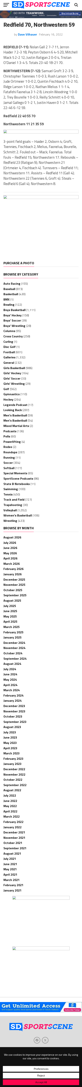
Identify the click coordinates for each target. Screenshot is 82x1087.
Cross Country (13, 336)
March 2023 (11, 753)
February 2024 (13, 695)
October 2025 (12, 590)
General (8, 362)
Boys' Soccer (12, 320)
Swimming (10, 489)
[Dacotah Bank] (41, 17)
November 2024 (14, 648)
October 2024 (12, 653)
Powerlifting (12, 441)
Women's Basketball (17, 515)
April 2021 (10, 874)
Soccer (8, 462)
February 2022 (13, 821)
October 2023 (12, 716)
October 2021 (12, 843)
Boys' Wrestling (14, 325)
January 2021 (12, 890)
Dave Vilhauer (27, 34)
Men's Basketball (15, 415)
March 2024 (11, 690)
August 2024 (12, 663)
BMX (6, 299)
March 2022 (11, 816)
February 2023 (13, 758)
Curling (8, 341)
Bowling (8, 304)
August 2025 (12, 600)
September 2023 (15, 721)
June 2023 (10, 737)
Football (9, 352)
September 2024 (15, 658)
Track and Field (13, 499)
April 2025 (10, 621)
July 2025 (9, 606)
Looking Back (12, 410)
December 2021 (14, 832)
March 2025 (11, 627)
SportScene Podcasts (18, 478)
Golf (6, 389)
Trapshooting (12, 505)
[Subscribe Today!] (41, 1011)
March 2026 (11, 563)
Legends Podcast (15, 404)
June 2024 (10, 674)
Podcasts (9, 431)
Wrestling (10, 520)
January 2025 (12, 637)
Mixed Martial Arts (16, 425)
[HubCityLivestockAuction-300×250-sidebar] (41, 898)
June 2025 (10, 611)
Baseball (9, 289)
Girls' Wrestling (14, 383)
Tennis (8, 494)
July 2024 (9, 669)
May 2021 (10, 869)
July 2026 (9, 542)
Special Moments (15, 473)
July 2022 (9, 795)
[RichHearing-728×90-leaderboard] (41, 132)
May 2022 (10, 806)
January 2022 (12, 827)
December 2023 (14, 706)
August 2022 (12, 790)
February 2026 (13, 569)
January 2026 (12, 574)
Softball (8, 468)
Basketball (10, 294)
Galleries (9, 357)
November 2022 (14, 774)
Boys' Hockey (12, 315)
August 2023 (12, 727)
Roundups (10, 452)
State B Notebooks (16, 484)
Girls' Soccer (11, 378)
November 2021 (14, 837)
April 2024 (10, 685)
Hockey (8, 399)
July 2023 (9, 732)
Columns (9, 331)
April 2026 (10, 558)
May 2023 (10, 742)
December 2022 (14, 769)
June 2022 (10, 800)
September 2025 (15, 595)
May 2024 (10, 679)
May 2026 (10, 553)
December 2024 (14, 642)
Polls (6, 436)
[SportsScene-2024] (41, 198)
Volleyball (10, 510)
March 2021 (11, 880)
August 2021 (12, 853)
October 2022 (12, 779)
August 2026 (12, 537)
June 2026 (10, 548)
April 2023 (10, 748)
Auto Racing (11, 283)
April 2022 (10, 811)
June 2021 (10, 864)
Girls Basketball (14, 368)
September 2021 (15, 848)
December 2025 (14, 579)
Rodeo (7, 446)
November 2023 (14, 711)
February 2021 (13, 885)
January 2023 (12, 763)
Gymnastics (11, 394)
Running (9, 457)
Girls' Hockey (12, 373)
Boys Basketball (14, 310)
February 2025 (13, 632)
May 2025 (10, 616)
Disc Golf (9, 346)
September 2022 (15, 785)
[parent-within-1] (41, 949)
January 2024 (12, 700)
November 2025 (14, 584)
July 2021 (9, 858)
